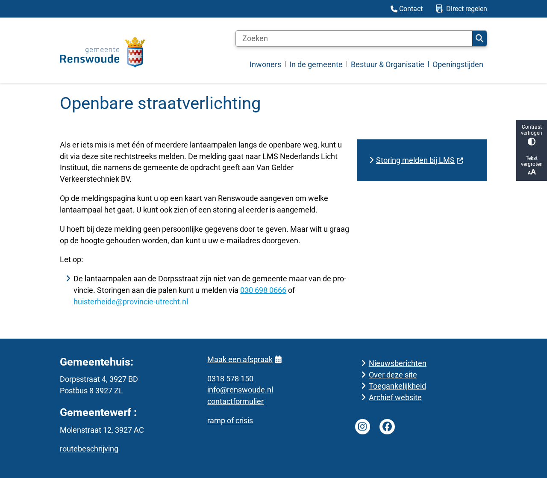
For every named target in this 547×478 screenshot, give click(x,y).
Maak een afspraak (240, 359)
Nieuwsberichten (397, 363)
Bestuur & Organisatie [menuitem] (387, 64)
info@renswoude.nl (240, 389)
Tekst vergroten (532, 161)
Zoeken (479, 38)
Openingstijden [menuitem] (457, 64)
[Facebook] (387, 426)
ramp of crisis (230, 420)
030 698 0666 (263, 290)
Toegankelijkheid (397, 385)
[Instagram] (363, 426)
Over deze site (393, 374)
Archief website (395, 397)
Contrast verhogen (531, 130)
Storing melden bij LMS (415, 160)
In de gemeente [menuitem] (316, 64)
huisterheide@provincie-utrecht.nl (131, 301)
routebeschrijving (89, 448)
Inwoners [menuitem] (265, 64)
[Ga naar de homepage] (102, 52)
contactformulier (235, 401)
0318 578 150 (230, 378)
